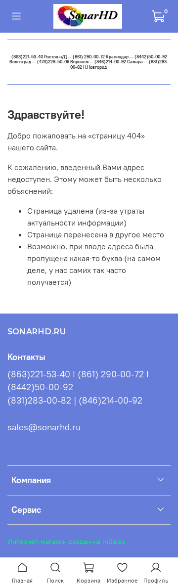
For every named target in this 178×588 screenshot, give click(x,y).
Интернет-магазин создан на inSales (66, 541)
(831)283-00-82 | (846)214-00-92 (74, 400)
